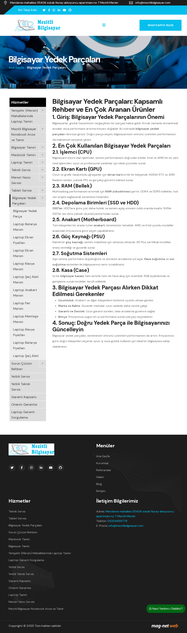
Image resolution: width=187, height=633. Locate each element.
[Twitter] (44, 10)
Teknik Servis (21, 170)
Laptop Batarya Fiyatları (25, 345)
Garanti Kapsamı (24, 397)
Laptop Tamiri (22, 162)
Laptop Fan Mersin (21, 306)
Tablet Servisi (21, 190)
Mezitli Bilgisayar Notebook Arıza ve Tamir (23, 134)
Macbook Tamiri (23, 155)
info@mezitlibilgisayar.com (153, 3)
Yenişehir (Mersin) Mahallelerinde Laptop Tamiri (24, 116)
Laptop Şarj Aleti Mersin (26, 279)
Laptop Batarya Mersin (25, 227)
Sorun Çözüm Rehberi (21, 366)
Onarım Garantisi (24, 404)
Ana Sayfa (16, 67)
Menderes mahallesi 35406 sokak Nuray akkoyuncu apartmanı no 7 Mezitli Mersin (64, 3)
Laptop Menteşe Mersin (25, 319)
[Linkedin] (59, 10)
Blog (99, 484)
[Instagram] (54, 10)
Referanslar (103, 470)
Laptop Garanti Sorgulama (23, 415)
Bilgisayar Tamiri (23, 147)
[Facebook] (49, 10)
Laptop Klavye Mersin (24, 266)
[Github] (70, 10)
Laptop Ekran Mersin (23, 253)
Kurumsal (102, 463)
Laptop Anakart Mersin (25, 293)
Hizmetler (19, 102)
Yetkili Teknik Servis (20, 387)
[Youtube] (64, 10)
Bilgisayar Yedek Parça (25, 214)
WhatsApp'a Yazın (160, 25)
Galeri (100, 477)
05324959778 (117, 521)
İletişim (100, 491)
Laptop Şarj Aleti (26, 356)
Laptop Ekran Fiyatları (23, 240)
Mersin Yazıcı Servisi (21, 180)
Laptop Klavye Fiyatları (24, 332)
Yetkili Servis (20, 376)
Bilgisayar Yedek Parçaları (24, 201)
